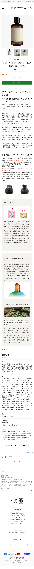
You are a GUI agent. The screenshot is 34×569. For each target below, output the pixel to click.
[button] (28, 8)
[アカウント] (25, 7)
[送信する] (27, 545)
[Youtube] (23, 558)
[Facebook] (14, 558)
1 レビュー (11, 74)
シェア (18, 445)
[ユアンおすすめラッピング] (17, 219)
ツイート (10, 445)
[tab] (17, 461)
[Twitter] (17, 558)
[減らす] (14, 77)
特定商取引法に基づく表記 (17, 533)
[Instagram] (11, 558)
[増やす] (20, 77)
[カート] (31, 7)
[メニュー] (3, 8)
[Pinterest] (20, 558)
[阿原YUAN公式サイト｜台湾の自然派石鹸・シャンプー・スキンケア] (17, 8)
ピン (26, 445)
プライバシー (17, 530)
